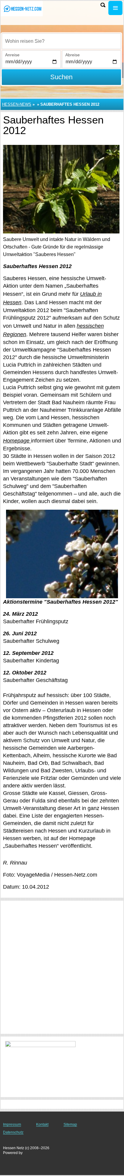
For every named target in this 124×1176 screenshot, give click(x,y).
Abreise (72, 54)
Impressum (12, 1124)
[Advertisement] (62, 967)
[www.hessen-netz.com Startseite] (22, 8)
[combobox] (61, 41)
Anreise (12, 54)
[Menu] (115, 8)
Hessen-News (16, 104)
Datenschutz (13, 1132)
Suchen (61, 77)
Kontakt (42, 1124)
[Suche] (103, 5)
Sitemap (70, 1124)
